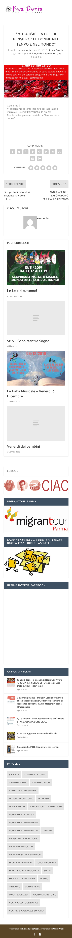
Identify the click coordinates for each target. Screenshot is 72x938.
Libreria (47, 831)
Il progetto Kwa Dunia (23, 791)
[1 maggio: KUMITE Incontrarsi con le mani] (11, 749)
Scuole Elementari (20, 863)
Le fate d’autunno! (22, 291)
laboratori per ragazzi (23, 831)
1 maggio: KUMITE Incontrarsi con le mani (38, 747)
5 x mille (14, 775)
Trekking (14, 887)
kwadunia (25, 50)
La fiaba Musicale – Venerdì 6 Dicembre (31, 394)
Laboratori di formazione (46, 807)
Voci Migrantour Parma (23, 903)
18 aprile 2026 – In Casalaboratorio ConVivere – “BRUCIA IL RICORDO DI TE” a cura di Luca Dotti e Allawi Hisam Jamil (40, 683)
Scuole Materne (46, 863)
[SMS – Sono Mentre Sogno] (36, 318)
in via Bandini (56, 50)
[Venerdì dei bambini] (36, 423)
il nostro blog (41, 783)
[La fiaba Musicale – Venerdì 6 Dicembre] (36, 368)
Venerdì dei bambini (23, 447)
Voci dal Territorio (44, 895)
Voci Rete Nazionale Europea (26, 911)
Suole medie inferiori (22, 879)
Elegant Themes (30, 929)
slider (47, 871)
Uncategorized (18, 895)
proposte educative (21, 847)
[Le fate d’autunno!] (36, 267)
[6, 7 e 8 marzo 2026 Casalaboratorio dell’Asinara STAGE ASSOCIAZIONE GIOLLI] (11, 721)
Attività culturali (35, 775)
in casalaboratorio (21, 799)
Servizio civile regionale (24, 871)
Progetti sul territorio (43, 53)
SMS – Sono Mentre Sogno (28, 341)
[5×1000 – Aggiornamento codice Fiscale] (11, 736)
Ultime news (32, 887)
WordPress (58, 929)
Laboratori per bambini (23, 823)
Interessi (43, 799)
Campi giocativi (18, 783)
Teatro (44, 879)
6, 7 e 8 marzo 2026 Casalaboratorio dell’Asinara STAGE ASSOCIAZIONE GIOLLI (40, 720)
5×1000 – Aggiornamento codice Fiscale (37, 734)
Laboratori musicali (20, 53)
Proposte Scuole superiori (25, 855)
